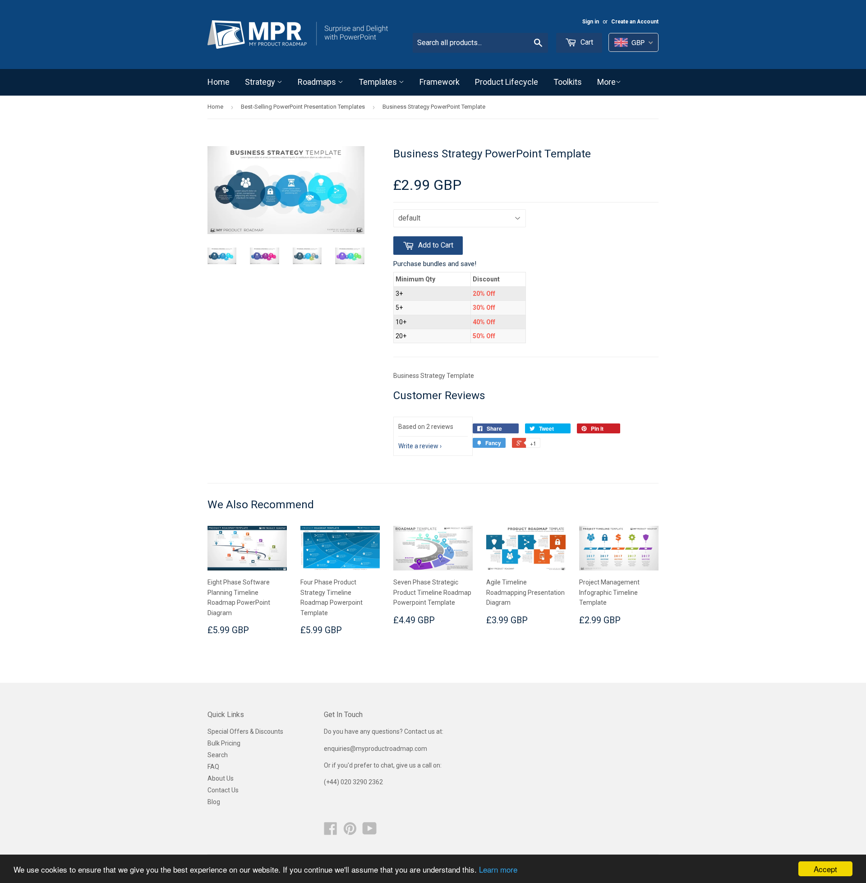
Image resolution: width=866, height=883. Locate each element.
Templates (379, 82)
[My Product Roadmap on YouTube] (370, 831)
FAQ (213, 766)
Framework (439, 82)
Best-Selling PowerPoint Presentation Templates (303, 106)
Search (217, 755)
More (606, 82)
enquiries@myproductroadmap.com (376, 748)
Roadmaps (318, 82)
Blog (213, 801)
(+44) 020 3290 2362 (353, 782)
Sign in (590, 21)
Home (218, 82)
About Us (220, 778)
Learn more (498, 869)
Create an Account (635, 21)
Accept (825, 868)
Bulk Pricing (223, 743)
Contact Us (223, 790)
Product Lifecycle (506, 82)
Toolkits (567, 82)
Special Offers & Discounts (245, 731)
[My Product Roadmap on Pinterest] (350, 831)
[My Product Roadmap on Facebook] (330, 831)
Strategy (261, 82)
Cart (586, 42)
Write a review (418, 446)
